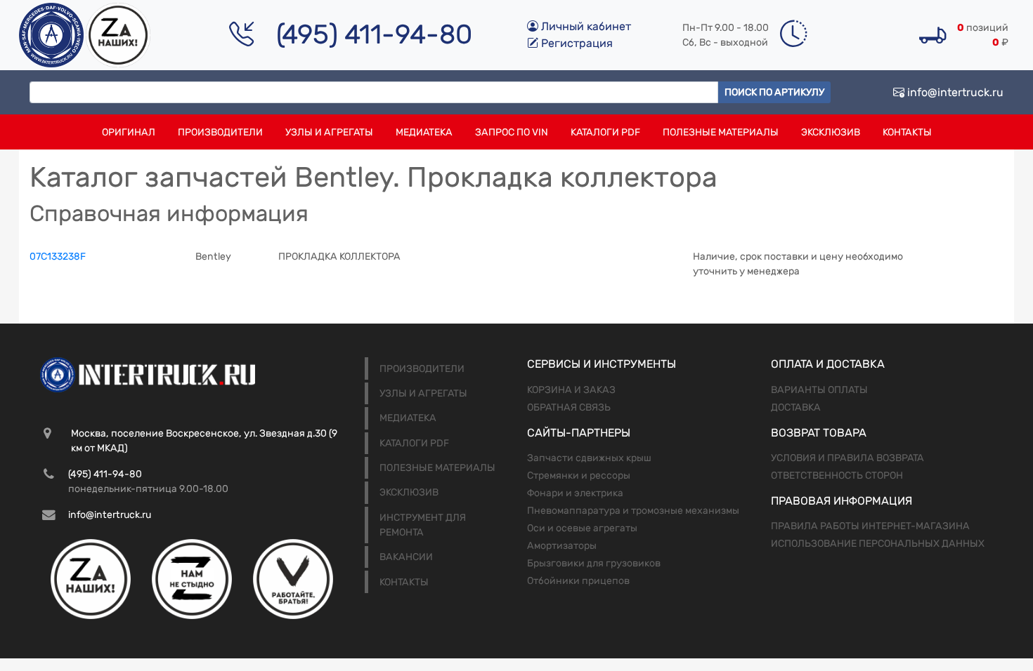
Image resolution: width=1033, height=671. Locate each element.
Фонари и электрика (575, 493)
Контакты (907, 132)
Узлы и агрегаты (329, 132)
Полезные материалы (721, 132)
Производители (220, 132)
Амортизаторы (562, 546)
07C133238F (58, 257)
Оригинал (128, 132)
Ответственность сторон (837, 475)
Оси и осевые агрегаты (582, 528)
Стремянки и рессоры (578, 475)
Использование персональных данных (878, 544)
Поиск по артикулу (774, 92)
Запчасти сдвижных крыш (589, 458)
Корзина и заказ (571, 390)
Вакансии (406, 557)
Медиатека (424, 132)
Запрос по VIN (511, 132)
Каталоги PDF (605, 132)
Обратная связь (569, 407)
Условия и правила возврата (847, 458)
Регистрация (575, 43)
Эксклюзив (830, 132)
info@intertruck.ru (953, 92)
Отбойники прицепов (578, 581)
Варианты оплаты (819, 390)
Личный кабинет (584, 26)
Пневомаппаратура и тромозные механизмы (633, 511)
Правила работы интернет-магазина (870, 526)
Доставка (796, 407)
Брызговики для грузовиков (594, 563)
